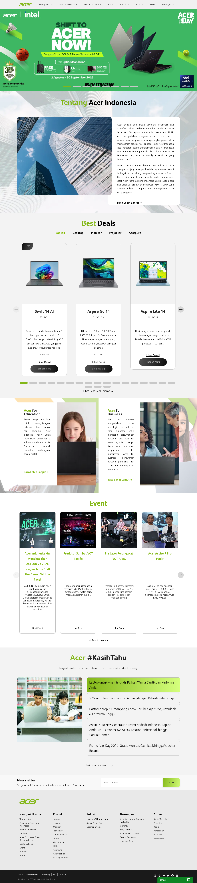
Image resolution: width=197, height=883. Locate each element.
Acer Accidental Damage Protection (132, 820)
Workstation (58, 842)
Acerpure (57, 849)
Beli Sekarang (44, 368)
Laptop (56, 819)
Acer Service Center (129, 833)
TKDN (55, 846)
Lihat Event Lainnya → (98, 640)
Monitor (57, 826)
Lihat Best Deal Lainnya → (98, 390)
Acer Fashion (59, 853)
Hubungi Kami (153, 361)
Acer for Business (28, 829)
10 (107, 383)
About (20, 874)
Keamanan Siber (94, 826)
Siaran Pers (158, 838)
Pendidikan (158, 830)
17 (171, 383)
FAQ (54, 874)
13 (134, 383)
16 (162, 383)
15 (153, 383)
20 (107, 387)
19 (97, 387)
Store (22, 855)
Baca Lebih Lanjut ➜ (129, 202)
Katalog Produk (60, 857)
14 (144, 383)
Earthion (24, 833)
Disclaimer (62, 874)
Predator (157, 823)
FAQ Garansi (126, 829)
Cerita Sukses (26, 843)
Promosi (23, 851)
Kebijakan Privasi (32, 874)
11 (116, 383)
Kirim (171, 782)
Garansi (124, 825)
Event (22, 847)
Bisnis (156, 826)
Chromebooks (60, 834)
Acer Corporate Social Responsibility (30, 838)
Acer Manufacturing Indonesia (29, 824)
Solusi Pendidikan (94, 823)
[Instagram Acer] (155, 875)
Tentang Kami (26, 819)
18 (88, 387)
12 (125, 383)
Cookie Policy (45, 874)
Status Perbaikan (128, 837)
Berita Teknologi (161, 819)
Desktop (57, 823)
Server (56, 838)
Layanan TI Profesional (97, 819)
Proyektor (57, 830)
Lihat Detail (44, 362)
